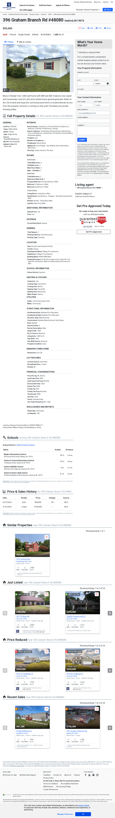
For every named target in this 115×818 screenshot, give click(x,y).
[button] (108, 9)
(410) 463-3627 (40, 632)
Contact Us (57, 775)
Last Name (98, 101)
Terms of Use (98, 173)
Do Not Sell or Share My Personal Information (61, 781)
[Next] (110, 613)
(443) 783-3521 (27, 689)
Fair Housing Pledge (63, 787)
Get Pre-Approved (94, 232)
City (79, 80)
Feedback (46, 775)
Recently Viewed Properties (87, 10)
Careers (105, 2)
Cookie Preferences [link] (50, 790)
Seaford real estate (17, 766)
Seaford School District (26, 445)
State (96, 80)
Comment (81, 125)
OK (83, 814)
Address (83, 72)
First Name (81, 101)
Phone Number (82, 117)
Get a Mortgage (26, 10)
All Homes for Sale (10, 775)
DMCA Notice (48, 787)
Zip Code (80, 89)
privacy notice (83, 805)
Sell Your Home (45, 5)
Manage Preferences (65, 814)
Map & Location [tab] (25, 42)
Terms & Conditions (50, 784)
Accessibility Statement (69, 784)
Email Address (82, 109)
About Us (97, 2)
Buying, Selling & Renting (83, 2)
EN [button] (112, 2)
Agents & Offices (63, 5)
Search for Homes (27, 5)
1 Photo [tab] (9, 42)
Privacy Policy (48, 778)
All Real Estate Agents (28, 775)
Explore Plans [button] (17, 796)
